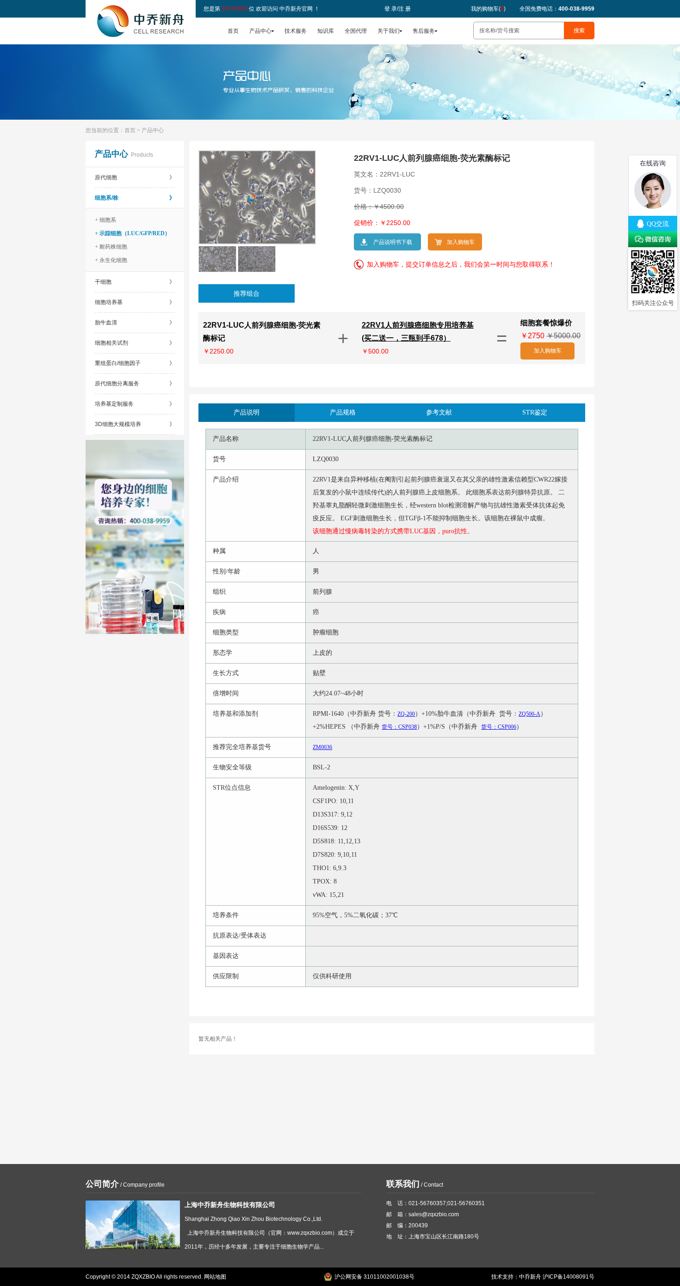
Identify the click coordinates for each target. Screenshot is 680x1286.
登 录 (390, 9)
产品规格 (343, 412)
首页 (233, 31)
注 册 (404, 9)
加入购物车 (548, 350)
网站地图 (215, 1277)
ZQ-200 (406, 714)
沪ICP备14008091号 (568, 1277)
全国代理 (356, 31)
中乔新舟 (530, 1277)
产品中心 (260, 31)
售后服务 (424, 31)
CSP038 (399, 727)
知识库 (325, 31)
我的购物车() (488, 9)
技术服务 (295, 31)
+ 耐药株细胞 (111, 247)
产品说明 (247, 412)
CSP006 (498, 727)
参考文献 (439, 412)
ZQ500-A (529, 714)
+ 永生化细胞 (111, 260)
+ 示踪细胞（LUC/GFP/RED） (132, 233)
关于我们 (388, 31)
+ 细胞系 (105, 220)
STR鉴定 (534, 412)
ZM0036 (322, 747)
